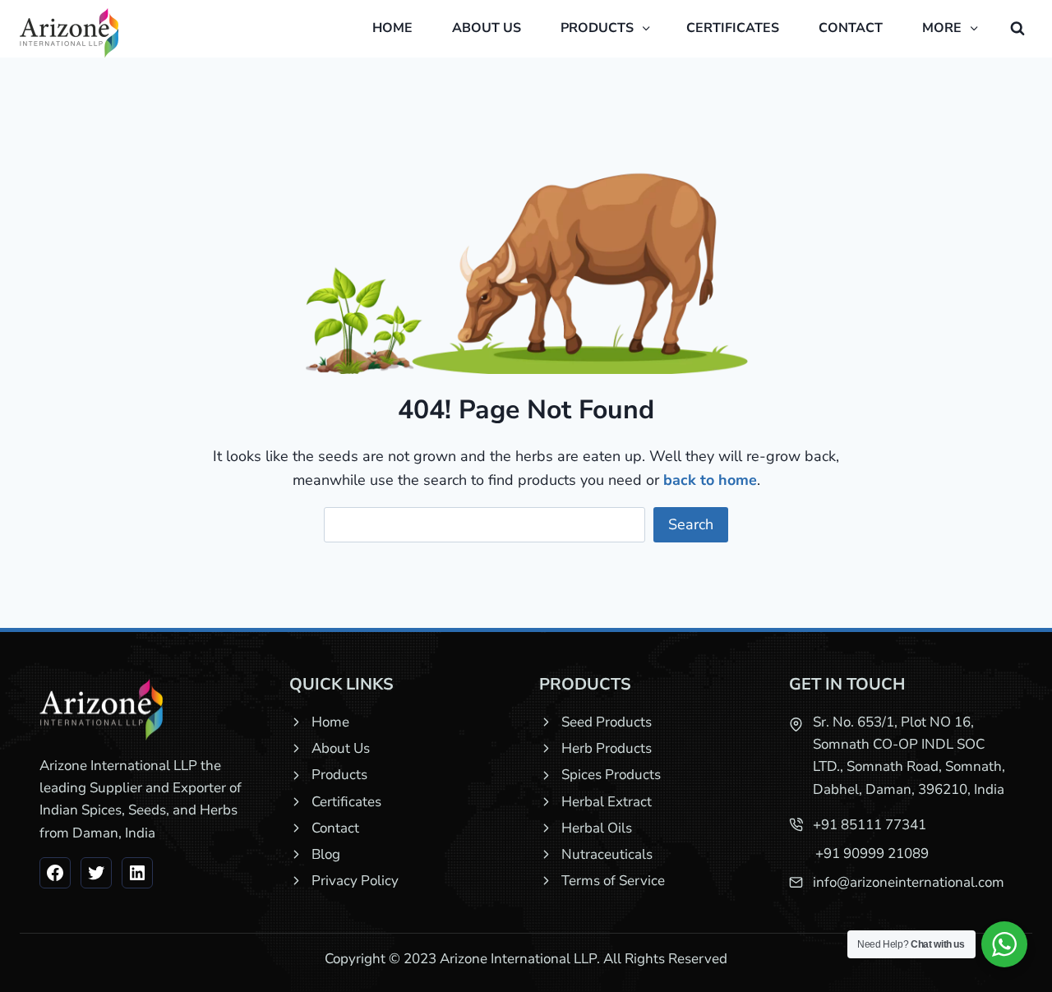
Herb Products (606, 748)
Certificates (732, 28)
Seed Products (606, 722)
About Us (340, 748)
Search (690, 524)
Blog (325, 854)
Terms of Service (613, 880)
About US (486, 28)
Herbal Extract (606, 801)
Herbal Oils (596, 828)
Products (339, 774)
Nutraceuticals (607, 854)
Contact (851, 28)
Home (392, 28)
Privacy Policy (355, 880)
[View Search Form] (1017, 29)
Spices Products (611, 774)
